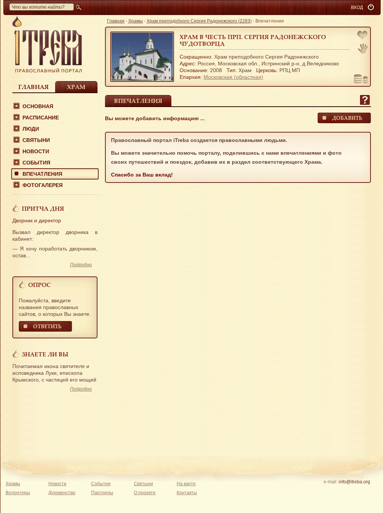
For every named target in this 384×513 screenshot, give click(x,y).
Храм (76, 87)
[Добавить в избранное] (363, 36)
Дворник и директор (36, 220)
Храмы (135, 21)
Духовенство (61, 492)
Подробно (81, 264)
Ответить (47, 326)
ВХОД (357, 7)
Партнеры (102, 492)
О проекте (145, 492)
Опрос (39, 285)
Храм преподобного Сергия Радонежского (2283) (199, 21)
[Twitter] (354, 491)
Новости (35, 151)
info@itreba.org (354, 481)
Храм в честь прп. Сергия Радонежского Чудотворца (253, 40)
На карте (186, 483)
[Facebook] (342, 491)
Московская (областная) (233, 77)
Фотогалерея (42, 185)
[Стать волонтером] (363, 48)
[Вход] (371, 7)
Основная (37, 106)
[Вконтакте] (331, 491)
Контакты (187, 492)
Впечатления (42, 174)
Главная (33, 87)
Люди (30, 129)
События (36, 163)
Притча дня (43, 208)
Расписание (40, 118)
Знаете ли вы (45, 354)
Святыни (36, 140)
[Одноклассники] (366, 491)
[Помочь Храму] (361, 79)
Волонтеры (18, 492)
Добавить (347, 117)
